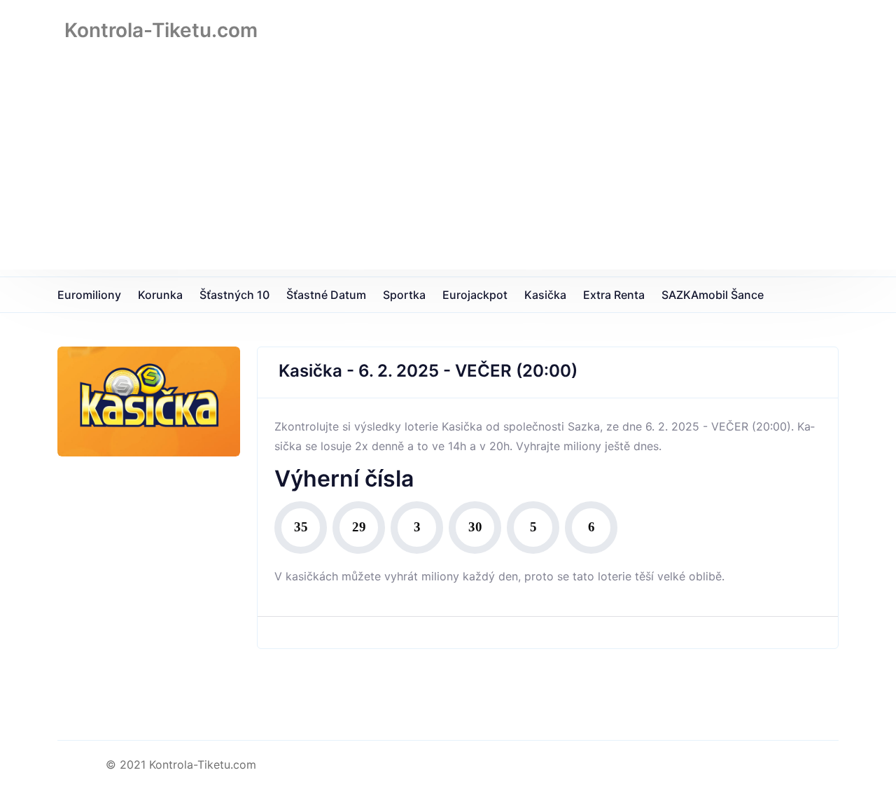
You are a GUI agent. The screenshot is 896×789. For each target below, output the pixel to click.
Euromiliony (89, 295)
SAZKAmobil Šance (713, 295)
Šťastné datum (326, 295)
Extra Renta (614, 295)
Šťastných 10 (235, 295)
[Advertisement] (448, 172)
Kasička (545, 295)
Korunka (160, 295)
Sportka (404, 295)
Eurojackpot (474, 295)
